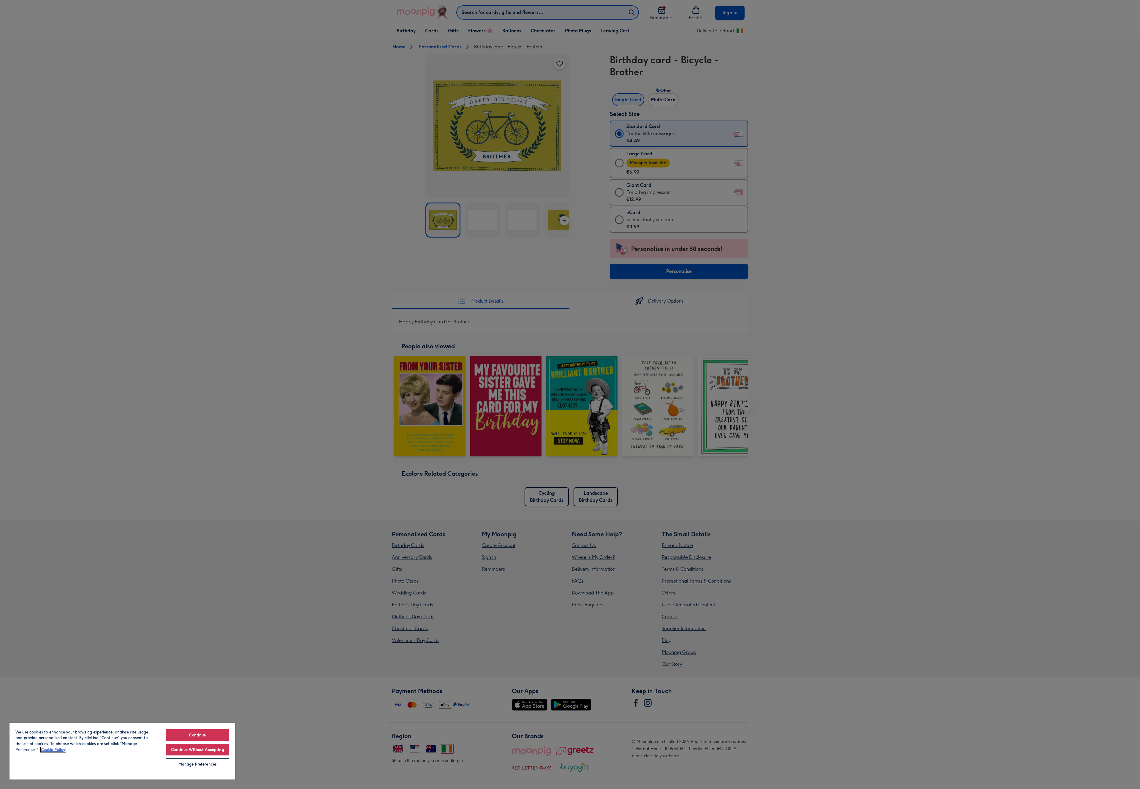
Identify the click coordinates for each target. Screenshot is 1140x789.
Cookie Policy (53, 749)
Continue (197, 735)
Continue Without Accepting (197, 749)
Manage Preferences (197, 764)
